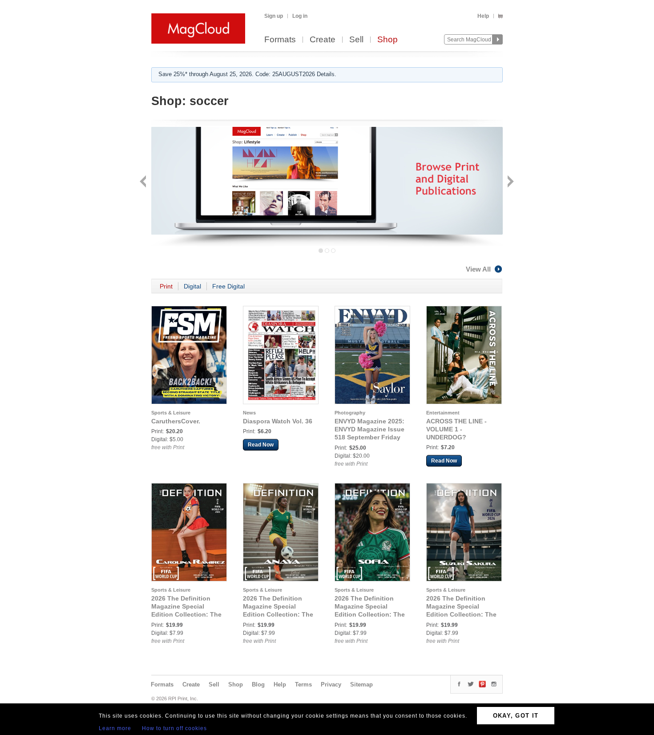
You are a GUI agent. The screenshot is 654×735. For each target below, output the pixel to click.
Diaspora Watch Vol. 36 (277, 421)
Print (166, 286)
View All (478, 269)
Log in (299, 16)
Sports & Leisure (170, 412)
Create (322, 40)
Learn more (115, 728)
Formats (280, 40)
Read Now (261, 445)
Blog (258, 684)
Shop (387, 40)
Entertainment (443, 412)
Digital (192, 286)
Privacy (331, 684)
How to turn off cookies (174, 728)
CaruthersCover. (175, 421)
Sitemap (361, 684)
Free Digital (228, 286)
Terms (303, 684)
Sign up (273, 16)
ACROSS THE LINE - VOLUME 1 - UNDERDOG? (456, 429)
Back (144, 182)
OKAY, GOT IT (516, 715)
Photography (350, 412)
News (249, 412)
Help (483, 16)
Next (509, 182)
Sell (356, 40)
